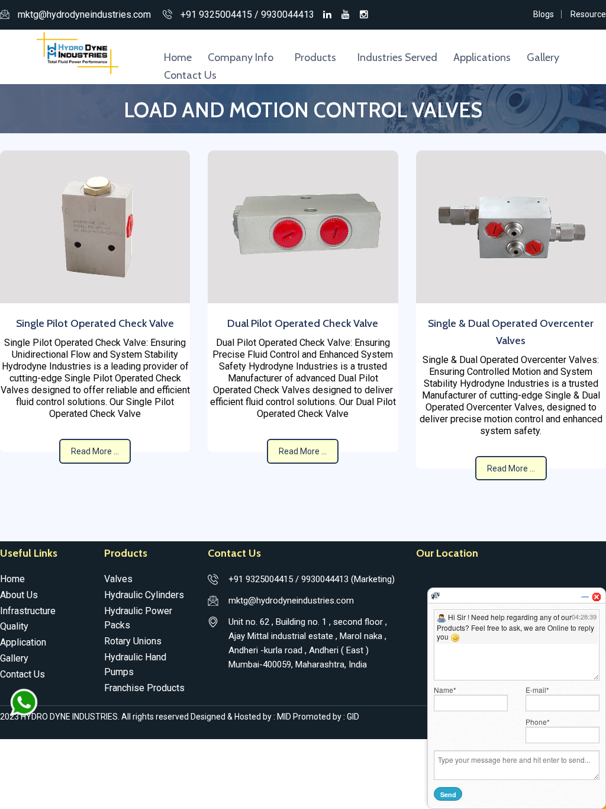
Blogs (543, 14)
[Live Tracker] (435, 595)
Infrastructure (28, 611)
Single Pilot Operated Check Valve (95, 323)
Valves (118, 579)
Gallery (543, 57)
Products (315, 57)
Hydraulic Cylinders (144, 595)
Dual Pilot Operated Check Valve (302, 323)
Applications (482, 57)
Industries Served (397, 57)
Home (178, 57)
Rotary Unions (133, 641)
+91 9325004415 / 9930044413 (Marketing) (311, 579)
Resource (588, 14)
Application (23, 642)
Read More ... (95, 451)
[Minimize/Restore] (585, 597)
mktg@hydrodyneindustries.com (84, 14)
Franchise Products (144, 688)
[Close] (596, 597)
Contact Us (190, 75)
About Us (19, 595)
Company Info (240, 57)
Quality (14, 626)
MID (285, 716)
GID (352, 716)
